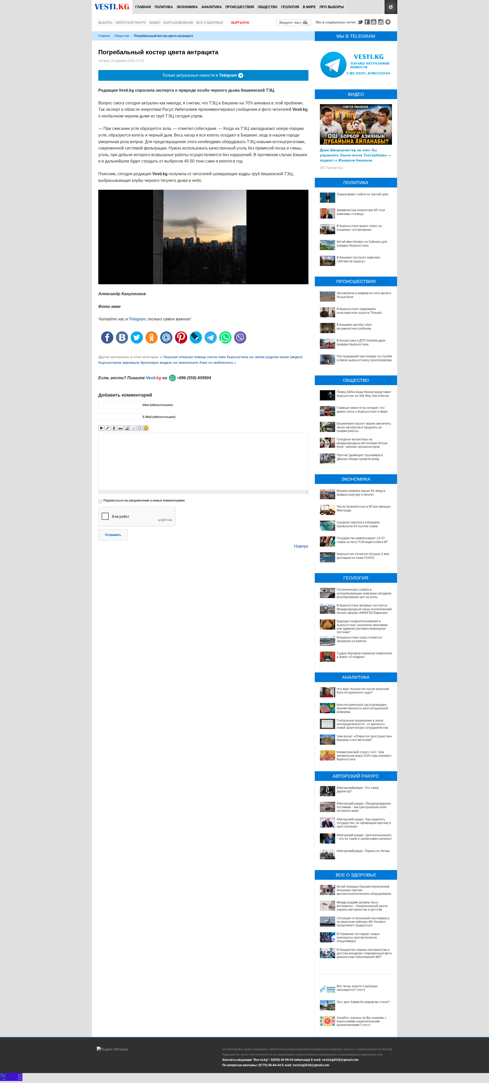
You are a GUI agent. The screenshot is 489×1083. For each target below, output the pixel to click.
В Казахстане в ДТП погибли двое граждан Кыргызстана (361, 342)
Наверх (301, 546)
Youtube (374, 22)
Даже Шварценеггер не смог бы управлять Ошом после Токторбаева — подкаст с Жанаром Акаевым (355, 155)
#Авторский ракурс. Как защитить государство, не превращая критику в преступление (364, 823)
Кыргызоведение (178, 22)
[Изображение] (127, 428)
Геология (290, 7)
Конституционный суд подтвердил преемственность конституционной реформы (362, 708)
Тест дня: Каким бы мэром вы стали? (363, 1002)
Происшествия (239, 7)
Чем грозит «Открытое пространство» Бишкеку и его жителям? (364, 738)
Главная (143, 7)
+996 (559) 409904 (194, 378)
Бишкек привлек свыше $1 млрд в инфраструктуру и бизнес (361, 492)
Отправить (113, 535)
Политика (164, 7)
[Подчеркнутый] (114, 428)
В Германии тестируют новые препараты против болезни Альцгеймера (358, 937)
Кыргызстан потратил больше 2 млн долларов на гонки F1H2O (363, 555)
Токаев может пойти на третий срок (362, 194)
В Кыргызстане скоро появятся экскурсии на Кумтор (359, 639)
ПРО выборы (332, 7)
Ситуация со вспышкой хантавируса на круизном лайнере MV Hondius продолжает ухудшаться (363, 921)
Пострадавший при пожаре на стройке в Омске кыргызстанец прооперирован (365, 358)
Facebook (367, 22)
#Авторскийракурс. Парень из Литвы (363, 851)
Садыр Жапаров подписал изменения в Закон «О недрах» (364, 655)
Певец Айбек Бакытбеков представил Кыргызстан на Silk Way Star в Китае (364, 393)
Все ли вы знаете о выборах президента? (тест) (357, 988)
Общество (267, 7)
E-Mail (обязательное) (159, 417)
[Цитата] (133, 428)
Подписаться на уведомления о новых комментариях (144, 500)
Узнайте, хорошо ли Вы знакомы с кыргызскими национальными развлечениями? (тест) (361, 1021)
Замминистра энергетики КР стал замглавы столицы (361, 211)
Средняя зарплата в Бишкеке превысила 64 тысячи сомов (358, 524)
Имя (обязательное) (158, 405)
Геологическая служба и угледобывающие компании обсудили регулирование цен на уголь (364, 593)
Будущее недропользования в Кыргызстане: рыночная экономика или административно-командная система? (362, 626)
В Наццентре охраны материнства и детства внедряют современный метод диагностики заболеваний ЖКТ (365, 953)
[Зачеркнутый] (120, 428)
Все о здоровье (209, 22)
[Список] (139, 428)
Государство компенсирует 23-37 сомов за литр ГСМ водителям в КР (362, 540)
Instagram (381, 22)
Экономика (187, 7)
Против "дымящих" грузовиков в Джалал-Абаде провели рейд (360, 457)
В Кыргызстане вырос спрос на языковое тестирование (359, 227)
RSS (391, 7)
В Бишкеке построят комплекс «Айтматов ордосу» (358, 259)
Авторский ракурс (130, 22)
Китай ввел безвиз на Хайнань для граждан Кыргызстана (362, 243)
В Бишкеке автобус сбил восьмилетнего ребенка (354, 326)
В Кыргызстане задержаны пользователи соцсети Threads (359, 310)
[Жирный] (101, 428)
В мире (309, 7)
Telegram (388, 22)
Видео (155, 22)
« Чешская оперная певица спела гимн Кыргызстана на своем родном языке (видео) (231, 357)
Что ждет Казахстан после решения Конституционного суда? (363, 690)
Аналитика (211, 7)
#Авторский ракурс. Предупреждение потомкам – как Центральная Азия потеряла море (364, 807)
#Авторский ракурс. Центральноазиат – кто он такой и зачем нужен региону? (365, 837)
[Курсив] (108, 428)
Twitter (360, 22)
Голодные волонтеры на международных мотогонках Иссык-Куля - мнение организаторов (362, 443)
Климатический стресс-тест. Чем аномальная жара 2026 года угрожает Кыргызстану (364, 755)
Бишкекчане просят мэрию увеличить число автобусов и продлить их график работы (364, 427)
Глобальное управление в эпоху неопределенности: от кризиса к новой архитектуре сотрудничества (362, 724)
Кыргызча (240, 22)
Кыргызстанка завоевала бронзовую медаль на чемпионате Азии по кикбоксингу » (167, 362)
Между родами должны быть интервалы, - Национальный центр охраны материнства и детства (362, 906)
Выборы (105, 22)
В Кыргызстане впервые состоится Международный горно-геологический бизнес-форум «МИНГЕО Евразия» (364, 609)
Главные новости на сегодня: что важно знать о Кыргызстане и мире (362, 409)
